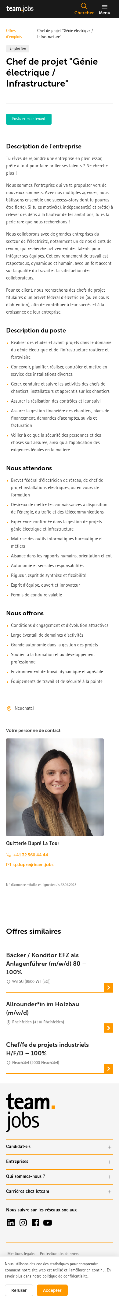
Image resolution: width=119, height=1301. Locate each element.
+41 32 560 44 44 (30, 854)
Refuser (19, 1290)
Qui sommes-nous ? (25, 1177)
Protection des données (59, 1254)
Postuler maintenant (28, 119)
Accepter (52, 1290)
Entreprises (17, 1162)
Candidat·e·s (18, 1147)
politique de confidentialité (65, 1276)
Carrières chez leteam (27, 1191)
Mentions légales (21, 1254)
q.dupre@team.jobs (33, 864)
